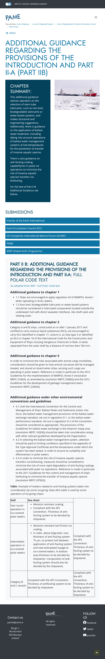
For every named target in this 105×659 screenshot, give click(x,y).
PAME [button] (10, 243)
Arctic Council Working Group (30, 4)
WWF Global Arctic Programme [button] (24, 251)
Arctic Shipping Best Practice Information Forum (76, 24)
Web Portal (13, 27)
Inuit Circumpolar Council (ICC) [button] (24, 228)
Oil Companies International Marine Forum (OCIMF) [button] (36, 235)
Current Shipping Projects (43, 24)
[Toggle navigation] (95, 17)
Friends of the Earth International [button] (26, 220)
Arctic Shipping (23, 24)
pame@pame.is (15, 622)
